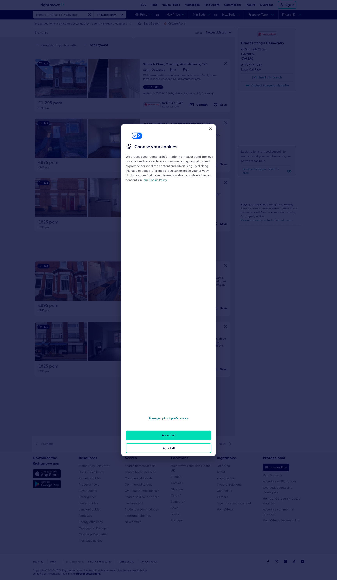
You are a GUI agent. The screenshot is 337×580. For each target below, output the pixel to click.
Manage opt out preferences (168, 418)
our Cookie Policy (155, 180)
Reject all (168, 448)
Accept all (168, 435)
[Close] (210, 128)
